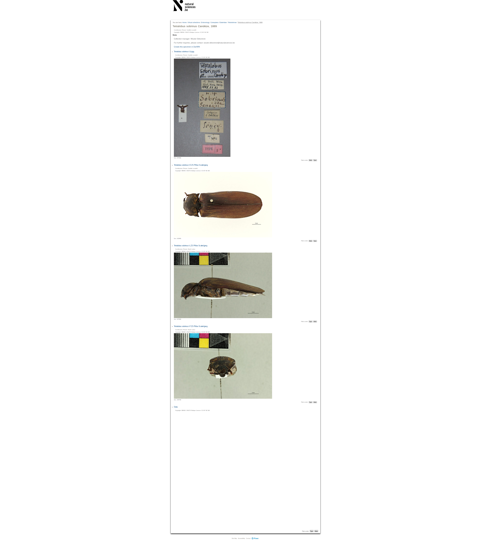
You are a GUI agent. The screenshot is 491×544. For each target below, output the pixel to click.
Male (310, 160)
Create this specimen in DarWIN (187, 47)
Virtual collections (194, 22)
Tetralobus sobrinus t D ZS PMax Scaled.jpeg (191, 165)
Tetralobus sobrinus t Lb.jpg (184, 51)
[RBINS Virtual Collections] (186, 6)
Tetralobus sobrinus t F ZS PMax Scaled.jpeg (190, 326)
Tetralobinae (232, 22)
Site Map (234, 538)
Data (175, 407)
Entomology (205, 22)
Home (184, 22)
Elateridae (223, 22)
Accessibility (241, 538)
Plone (255, 538)
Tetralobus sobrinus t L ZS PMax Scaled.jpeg (190, 245)
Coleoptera (214, 22)
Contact (248, 538)
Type (315, 160)
